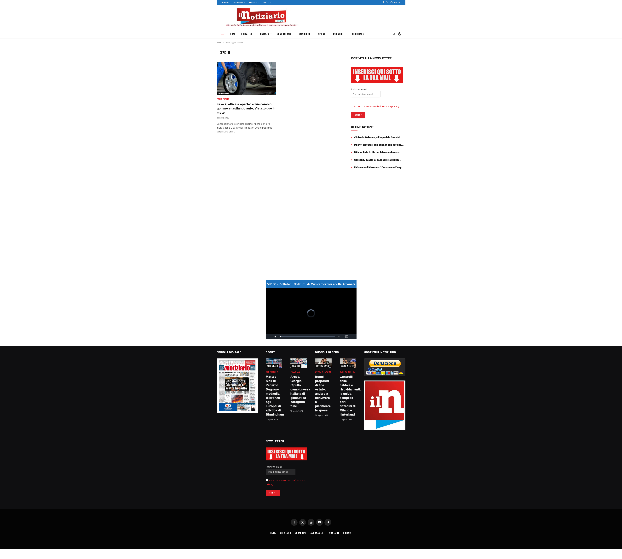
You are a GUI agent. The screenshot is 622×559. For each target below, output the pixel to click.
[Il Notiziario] (261, 17)
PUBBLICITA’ (254, 2)
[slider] (307, 336)
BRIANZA (264, 34)
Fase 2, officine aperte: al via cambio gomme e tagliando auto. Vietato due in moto (246, 108)
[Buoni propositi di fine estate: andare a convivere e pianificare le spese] (323, 363)
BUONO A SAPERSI (323, 366)
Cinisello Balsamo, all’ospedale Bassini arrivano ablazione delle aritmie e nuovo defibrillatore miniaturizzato (377, 137)
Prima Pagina (223, 93)
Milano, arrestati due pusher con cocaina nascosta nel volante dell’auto (377, 144)
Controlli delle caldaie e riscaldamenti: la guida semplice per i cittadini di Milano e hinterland (348, 395)
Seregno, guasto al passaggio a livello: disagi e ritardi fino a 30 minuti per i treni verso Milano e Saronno (377, 159)
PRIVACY (347, 532)
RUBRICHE (338, 34)
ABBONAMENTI (239, 2)
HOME (233, 34)
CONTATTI (267, 2)
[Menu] (223, 34)
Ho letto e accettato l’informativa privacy (376, 106)
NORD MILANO (284, 34)
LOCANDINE (300, 532)
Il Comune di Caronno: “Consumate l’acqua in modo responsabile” (378, 167)
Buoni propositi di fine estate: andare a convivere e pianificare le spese (323, 393)
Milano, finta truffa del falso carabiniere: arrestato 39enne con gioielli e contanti (377, 152)
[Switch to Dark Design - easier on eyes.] (399, 34)
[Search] (394, 34)
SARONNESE (304, 34)
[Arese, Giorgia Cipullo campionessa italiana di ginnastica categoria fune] (298, 363)
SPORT (321, 34)
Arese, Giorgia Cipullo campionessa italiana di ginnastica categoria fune (298, 391)
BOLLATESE (246, 34)
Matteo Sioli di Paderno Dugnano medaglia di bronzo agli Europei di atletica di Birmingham (274, 395)
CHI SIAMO (225, 2)
